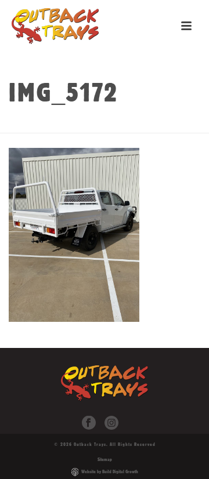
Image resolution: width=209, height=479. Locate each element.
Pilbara (113, 124)
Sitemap (105, 459)
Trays (79, 124)
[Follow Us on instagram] (111, 423)
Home (51, 124)
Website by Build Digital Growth (109, 471)
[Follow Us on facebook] (89, 423)
